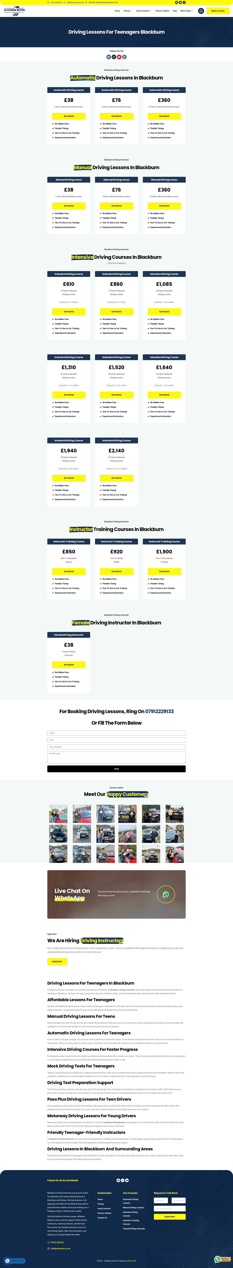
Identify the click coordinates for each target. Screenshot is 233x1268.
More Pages (185, 11)
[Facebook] (176, 2)
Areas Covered (142, 11)
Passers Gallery (162, 11)
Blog (175, 11)
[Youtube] (180, 2)
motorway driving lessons (114, 1122)
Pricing (127, 11)
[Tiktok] (124, 57)
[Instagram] (184, 2)
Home (117, 11)
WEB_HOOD (131, 1261)
